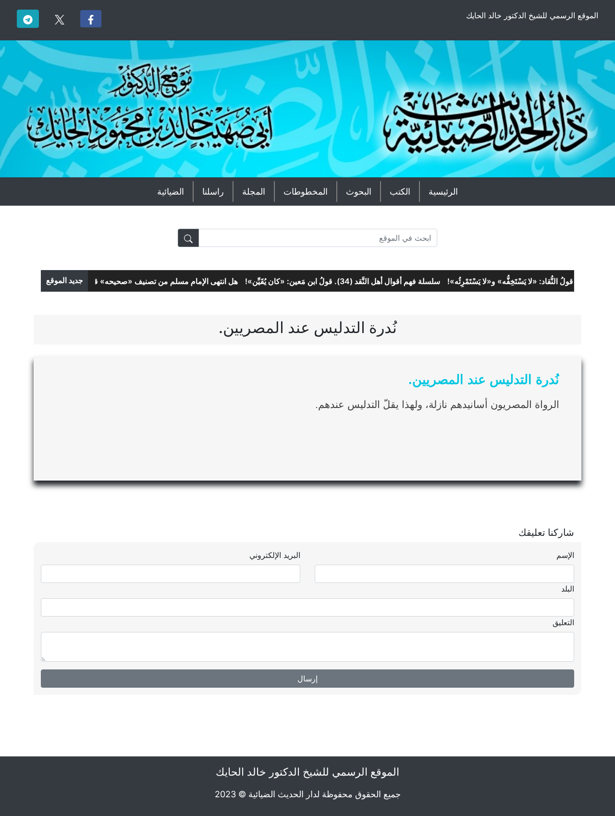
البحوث (358, 191)
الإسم (565, 555)
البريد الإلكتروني (274, 555)
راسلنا (213, 191)
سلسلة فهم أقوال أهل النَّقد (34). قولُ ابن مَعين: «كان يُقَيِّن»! (350, 281)
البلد (567, 588)
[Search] (188, 238)
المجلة (253, 191)
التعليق (563, 622)
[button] (90, 18)
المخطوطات (305, 191)
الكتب (400, 191)
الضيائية (170, 191)
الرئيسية (443, 191)
